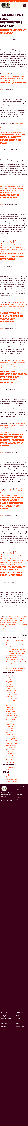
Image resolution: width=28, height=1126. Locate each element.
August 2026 (10, 675)
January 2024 (11, 739)
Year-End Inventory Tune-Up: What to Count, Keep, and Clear (13, 138)
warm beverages (10, 309)
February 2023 (11, 762)
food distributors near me (8, 130)
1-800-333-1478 (6, 800)
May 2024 (9, 730)
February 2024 (11, 737)
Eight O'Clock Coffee (9, 307)
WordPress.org (11, 781)
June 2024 (9, 728)
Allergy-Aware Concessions (9, 196)
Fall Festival (20, 491)
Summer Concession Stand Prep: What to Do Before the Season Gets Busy (15, 655)
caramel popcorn (11, 622)
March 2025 (10, 709)
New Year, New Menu (13, 82)
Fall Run (17, 423)
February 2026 (11, 688)
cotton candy (19, 618)
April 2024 (9, 732)
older (2, 629)
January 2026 (11, 690)
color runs (19, 426)
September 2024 (12, 722)
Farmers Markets (10, 491)
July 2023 (9, 751)
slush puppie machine (13, 562)
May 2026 (9, 682)
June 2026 (9, 680)
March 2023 (10, 760)
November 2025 (11, 694)
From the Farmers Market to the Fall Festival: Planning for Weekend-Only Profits (12, 440)
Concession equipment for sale (10, 126)
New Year (7, 132)
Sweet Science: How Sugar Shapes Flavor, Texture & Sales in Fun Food (12, 571)
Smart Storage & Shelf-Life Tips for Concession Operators (11, 317)
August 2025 (10, 701)
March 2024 (10, 734)
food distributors (13, 78)
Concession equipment (7, 128)
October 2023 (11, 745)
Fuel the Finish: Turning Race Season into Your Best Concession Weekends (13, 377)
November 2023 (11, 743)
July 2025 (9, 703)
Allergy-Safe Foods (13, 249)
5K (22, 423)
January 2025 (11, 713)
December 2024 (11, 716)
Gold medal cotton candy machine (16, 625)
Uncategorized (11, 767)
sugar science (14, 620)
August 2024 (10, 724)
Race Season (4, 432)
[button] (24, 5)
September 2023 (12, 747)
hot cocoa (12, 311)
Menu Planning (16, 132)
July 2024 (9, 726)
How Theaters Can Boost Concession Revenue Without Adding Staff (16, 662)
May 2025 (9, 707)
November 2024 (11, 718)
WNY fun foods (11, 76)
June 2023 (9, 753)
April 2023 (9, 758)
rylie (1, 40)
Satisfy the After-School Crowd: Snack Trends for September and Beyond (11, 503)
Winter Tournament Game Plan (13, 31)
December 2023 (11, 741)
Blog (9, 74)
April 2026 (9, 684)
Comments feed (11, 779)
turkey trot (11, 426)
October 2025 (11, 697)
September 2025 (12, 699)
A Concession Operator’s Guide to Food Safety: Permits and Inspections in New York (16, 668)
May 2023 (9, 756)
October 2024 (11, 720)
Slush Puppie (4, 620)
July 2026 (9, 678)
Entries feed (10, 777)
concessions (19, 247)
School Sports (14, 560)
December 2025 (11, 692)
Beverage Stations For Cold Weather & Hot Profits (12, 256)
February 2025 (11, 711)
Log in (8, 775)
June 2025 (9, 705)
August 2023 (10, 749)
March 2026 (10, 686)
